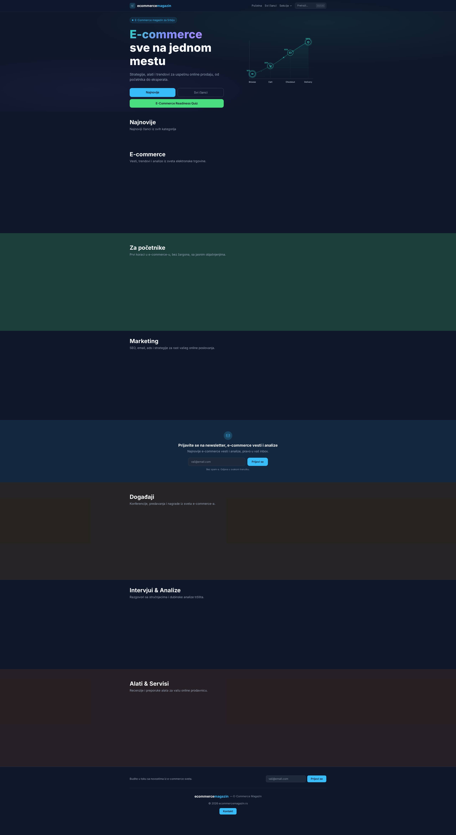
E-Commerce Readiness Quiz (177, 103)
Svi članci (271, 5)
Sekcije (284, 5)
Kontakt (228, 811)
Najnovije (152, 92)
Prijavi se (258, 461)
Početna (257, 5)
